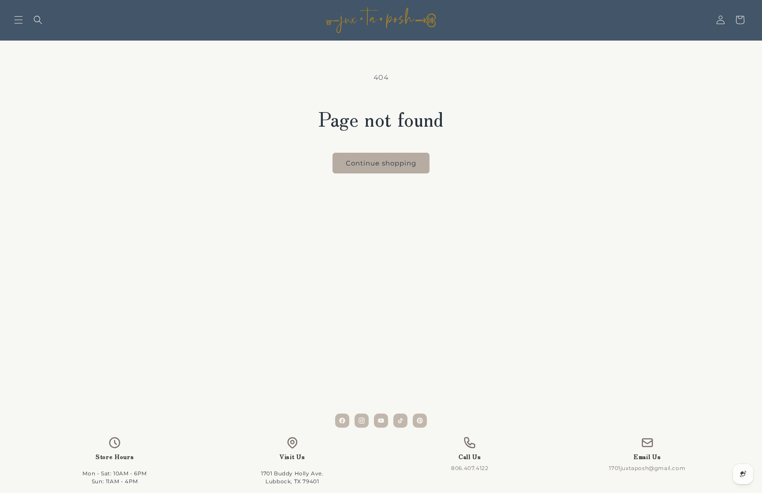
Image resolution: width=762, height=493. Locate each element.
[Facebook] (342, 421)
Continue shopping (381, 163)
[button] (18, 20)
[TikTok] (400, 421)
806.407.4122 (469, 468)
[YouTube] (381, 421)
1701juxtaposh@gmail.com (647, 468)
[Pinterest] (420, 421)
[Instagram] (362, 421)
